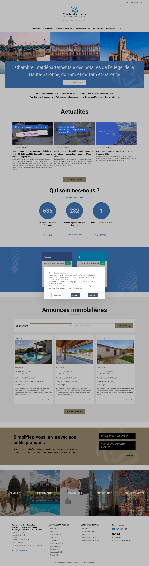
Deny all (75, 295)
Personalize (57, 295)
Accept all (92, 295)
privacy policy (76, 288)
